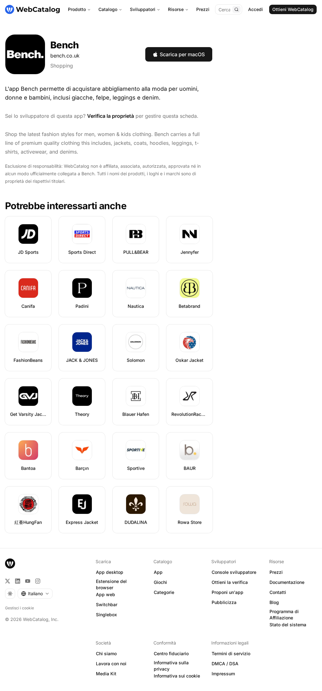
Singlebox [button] (106, 614)
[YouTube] (27, 581)
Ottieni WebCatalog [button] (293, 9)
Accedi (255, 9)
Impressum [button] (223, 673)
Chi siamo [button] (106, 653)
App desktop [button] (109, 572)
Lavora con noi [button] (111, 663)
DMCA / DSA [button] (225, 663)
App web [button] (105, 594)
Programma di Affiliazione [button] (284, 615)
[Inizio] (32, 9)
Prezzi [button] (276, 572)
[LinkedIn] (17, 581)
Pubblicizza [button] (224, 602)
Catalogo (107, 9)
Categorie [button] (164, 592)
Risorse (176, 9)
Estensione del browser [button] (111, 584)
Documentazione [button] (286, 582)
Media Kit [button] (106, 673)
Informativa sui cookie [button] (177, 675)
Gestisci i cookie (19, 608)
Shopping (61, 66)
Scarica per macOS (182, 54)
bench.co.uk (65, 55)
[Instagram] (37, 581)
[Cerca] (236, 9)
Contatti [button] (277, 592)
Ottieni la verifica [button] (230, 582)
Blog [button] (274, 602)
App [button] (158, 572)
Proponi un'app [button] (227, 592)
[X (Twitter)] (7, 581)
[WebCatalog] (10, 563)
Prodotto (77, 9)
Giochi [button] (160, 582)
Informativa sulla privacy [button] (171, 666)
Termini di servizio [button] (231, 653)
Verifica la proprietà (110, 116)
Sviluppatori (142, 9)
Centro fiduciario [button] (171, 653)
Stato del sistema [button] (287, 624)
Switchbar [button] (106, 604)
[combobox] (35, 594)
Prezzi (202, 9)
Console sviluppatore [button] (234, 572)
